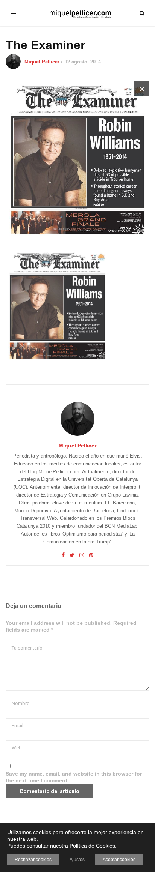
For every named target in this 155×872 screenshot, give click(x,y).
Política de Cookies (92, 846)
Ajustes (77, 859)
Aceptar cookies (119, 859)
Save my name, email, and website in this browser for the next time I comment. (74, 777)
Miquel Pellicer (41, 62)
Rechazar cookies (33, 859)
